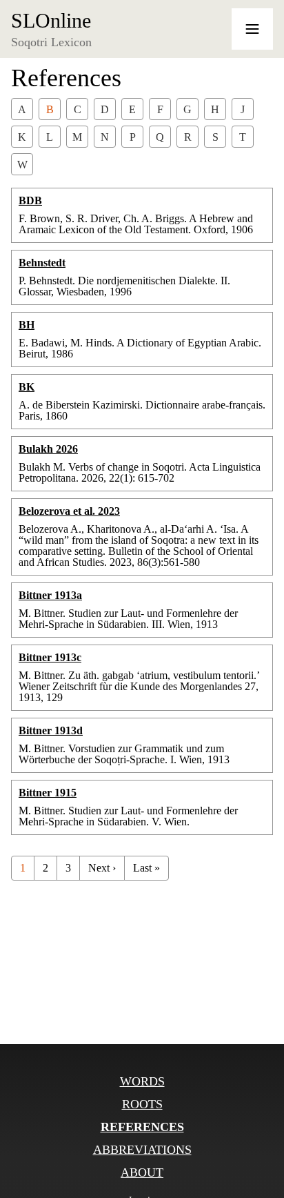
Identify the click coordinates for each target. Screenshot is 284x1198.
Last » (146, 868)
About (142, 1172)
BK (26, 387)
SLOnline (51, 20)
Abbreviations (142, 1150)
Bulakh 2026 (48, 449)
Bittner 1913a (50, 595)
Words (142, 1081)
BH (26, 325)
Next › (102, 868)
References (142, 1127)
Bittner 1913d (51, 730)
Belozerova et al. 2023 (69, 511)
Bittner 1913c (50, 657)
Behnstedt (42, 262)
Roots (142, 1104)
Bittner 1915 (48, 792)
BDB (30, 200)
